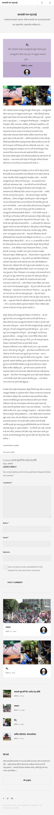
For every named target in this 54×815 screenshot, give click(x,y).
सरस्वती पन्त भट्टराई (9, 3)
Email (6, 537)
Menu (50, 3)
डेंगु (7, 668)
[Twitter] (8, 798)
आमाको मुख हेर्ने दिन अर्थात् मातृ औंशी (27, 692)
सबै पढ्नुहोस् (27, 780)
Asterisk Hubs (11, 808)
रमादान (8, 627)
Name (6, 523)
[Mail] (12, 798)
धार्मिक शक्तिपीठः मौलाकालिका (25, 734)
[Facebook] (3, 798)
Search (42, 3)
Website (6, 552)
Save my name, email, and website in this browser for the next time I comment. (25, 569)
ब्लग (13, 452)
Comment (7, 483)
